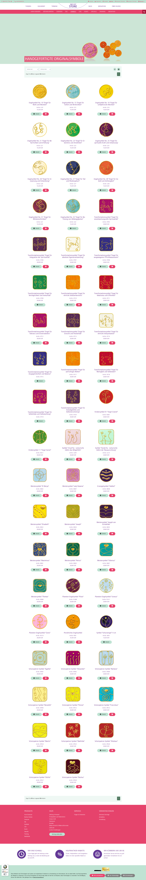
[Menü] (8, 865)
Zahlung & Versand (54, 814)
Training (26, 834)
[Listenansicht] (118, 69)
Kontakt (51, 823)
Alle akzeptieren (96, 875)
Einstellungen (127, 876)
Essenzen (26, 819)
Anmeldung (102, 819)
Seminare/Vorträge (104, 814)
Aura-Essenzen (28, 814)
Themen (28, 6)
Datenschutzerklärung (38, 877)
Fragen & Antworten (79, 814)
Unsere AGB (52, 819)
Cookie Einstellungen (54, 830)
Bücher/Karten (28, 817)
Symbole (26, 824)
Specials (26, 831)
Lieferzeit (51, 828)
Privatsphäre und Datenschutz (57, 817)
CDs (25, 826)
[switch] (5, 874)
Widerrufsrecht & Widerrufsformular (58, 825)
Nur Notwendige (112, 876)
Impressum (52, 821)
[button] (141, 1)
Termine (54, 6)
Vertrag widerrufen (57, 834)
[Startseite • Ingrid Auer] (73, 6)
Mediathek (102, 6)
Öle (25, 822)
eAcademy (41, 6)
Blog (90, 6)
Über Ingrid (116, 6)
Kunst (25, 829)
